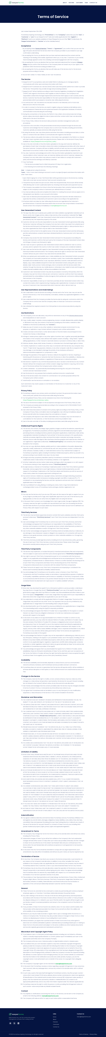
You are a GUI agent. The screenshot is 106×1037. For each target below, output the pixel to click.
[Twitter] (14, 1023)
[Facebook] (10, 1023)
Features (71, 2)
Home (54, 1017)
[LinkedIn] (18, 1023)
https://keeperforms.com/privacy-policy (43, 141)
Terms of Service (83, 1034)
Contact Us (93, 2)
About (65, 2)
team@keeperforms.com (59, 206)
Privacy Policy (93, 1034)
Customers (79, 2)
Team (86, 2)
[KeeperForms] (16, 2)
